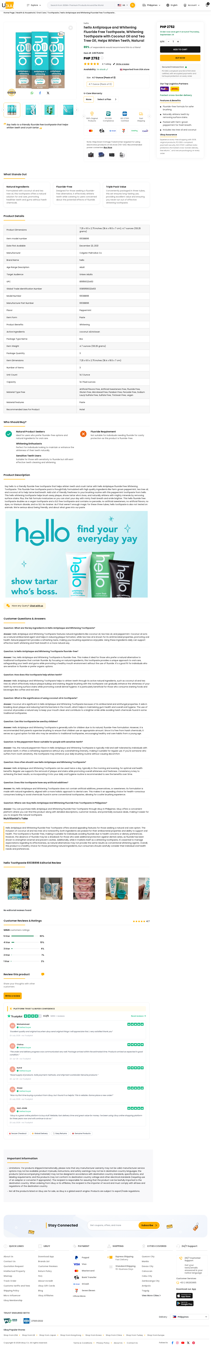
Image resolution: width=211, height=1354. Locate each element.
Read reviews (137, 1016)
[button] (151, 5)
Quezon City (148, 1256)
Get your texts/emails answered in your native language (194, 1269)
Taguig (145, 1290)
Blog (40, 1290)
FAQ (40, 1276)
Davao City (147, 1266)
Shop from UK (28, 1335)
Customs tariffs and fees (17, 1285)
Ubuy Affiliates (45, 1295)
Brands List (44, 1261)
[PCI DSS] (10, 1320)
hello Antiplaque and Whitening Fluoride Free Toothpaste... (88, 12)
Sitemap (8, 1276)
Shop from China (114, 1335)
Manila (145, 1261)
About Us (8, 1256)
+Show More (79, 1296)
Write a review (12, 995)
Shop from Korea (93, 1335)
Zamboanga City (150, 1280)
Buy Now (108, 147)
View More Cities (150, 1295)
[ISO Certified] (32, 1320)
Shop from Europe (155, 1335)
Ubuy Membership (13, 1300)
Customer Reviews (48, 1266)
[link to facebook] (40, 93)
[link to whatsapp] (32, 93)
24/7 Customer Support (193, 1259)
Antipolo (146, 1285)
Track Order (10, 1280)
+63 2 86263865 (188, 1282)
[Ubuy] (8, 5)
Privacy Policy (103, 1343)
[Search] (132, 5)
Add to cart (180, 49)
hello (86, 23)
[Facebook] (173, 1343)
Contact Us (10, 1261)
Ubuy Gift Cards (46, 1285)
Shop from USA (11, 1335)
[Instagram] (177, 1343)
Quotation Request (14, 1266)
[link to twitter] (48, 93)
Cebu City (147, 1276)
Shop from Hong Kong (70, 1335)
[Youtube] (183, 1343)
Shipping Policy (11, 1290)
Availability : (90, 69)
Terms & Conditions (82, 1343)
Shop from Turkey (134, 1335)
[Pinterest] (193, 1343)
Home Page (9, 12)
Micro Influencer (12, 1295)
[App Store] (184, 1296)
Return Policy (45, 1271)
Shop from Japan (47, 1335)
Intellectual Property (14, 1271)
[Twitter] (188, 1343)
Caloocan (147, 1271)
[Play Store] (184, 1304)
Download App (46, 1256)
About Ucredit (45, 1280)
